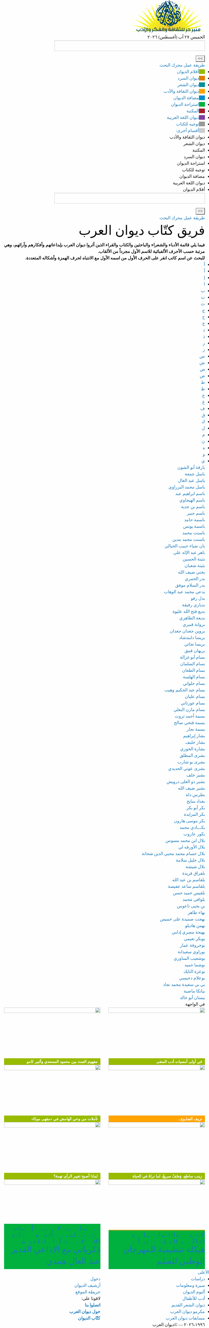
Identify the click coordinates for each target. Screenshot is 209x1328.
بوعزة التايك (194, 971)
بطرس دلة (195, 794)
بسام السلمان (192, 663)
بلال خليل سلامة (190, 860)
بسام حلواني (194, 683)
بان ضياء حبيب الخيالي (185, 546)
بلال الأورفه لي (191, 847)
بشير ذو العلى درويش (186, 781)
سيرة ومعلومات (190, 1285)
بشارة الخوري (192, 749)
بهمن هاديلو (195, 925)
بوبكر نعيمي (194, 938)
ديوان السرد (188, 78)
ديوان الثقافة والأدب (181, 91)
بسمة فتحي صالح (189, 722)
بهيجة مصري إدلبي (188, 932)
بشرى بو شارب (191, 762)
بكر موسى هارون (189, 821)
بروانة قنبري (194, 624)
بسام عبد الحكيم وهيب (184, 690)
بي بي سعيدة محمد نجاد (184, 984)
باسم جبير (196, 513)
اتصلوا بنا (92, 1305)
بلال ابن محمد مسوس (185, 840)
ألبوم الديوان (194, 1292)
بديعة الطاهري (192, 618)
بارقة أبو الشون (191, 467)
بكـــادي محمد (192, 827)
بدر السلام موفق (190, 585)
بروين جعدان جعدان (187, 631)
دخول (95, 1278)
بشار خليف (195, 742)
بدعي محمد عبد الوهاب (184, 591)
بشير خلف (195, 775)
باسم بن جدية (193, 506)
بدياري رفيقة (193, 604)
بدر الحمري (195, 578)
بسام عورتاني (193, 703)
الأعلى (203, 1272)
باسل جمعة (195, 474)
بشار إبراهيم (194, 735)
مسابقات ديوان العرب (185, 1318)
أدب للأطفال (193, 1298)
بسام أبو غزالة (192, 657)
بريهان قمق (195, 650)
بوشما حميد (195, 965)
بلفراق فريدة (193, 873)
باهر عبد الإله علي (189, 552)
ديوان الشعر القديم (188, 1305)
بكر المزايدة (194, 814)
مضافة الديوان (186, 97)
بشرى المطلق (192, 755)
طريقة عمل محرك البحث (182, 65)
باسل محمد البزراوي (186, 487)
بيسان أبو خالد (192, 997)
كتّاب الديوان (89, 1318)
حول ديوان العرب (84, 1311)
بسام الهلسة (194, 677)
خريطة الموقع (87, 1292)
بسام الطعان (193, 670)
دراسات (198, 1278)
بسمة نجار (196, 729)
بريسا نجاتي (194, 644)
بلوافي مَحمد (194, 899)
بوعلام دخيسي (192, 978)
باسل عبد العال (191, 480)
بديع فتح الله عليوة (189, 611)
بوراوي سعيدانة (191, 951)
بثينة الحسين (194, 559)
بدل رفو (198, 598)
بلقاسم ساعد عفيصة (186, 886)
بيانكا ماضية (194, 991)
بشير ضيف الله (191, 788)
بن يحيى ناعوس (191, 906)
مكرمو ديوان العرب (187, 1311)
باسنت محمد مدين (188, 539)
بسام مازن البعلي (189, 709)
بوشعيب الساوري (189, 958)
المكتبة (192, 111)
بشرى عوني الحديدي (186, 768)
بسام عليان (195, 696)
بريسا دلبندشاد (192, 637)
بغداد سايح (196, 801)
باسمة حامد (194, 519)
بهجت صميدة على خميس (182, 919)
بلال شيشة (195, 866)
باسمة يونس (194, 526)
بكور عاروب (194, 834)
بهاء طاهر (196, 912)
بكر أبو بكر (195, 807)
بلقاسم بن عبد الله (188, 879)
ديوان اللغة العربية (183, 117)
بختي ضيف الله (191, 572)
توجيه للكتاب (187, 124)
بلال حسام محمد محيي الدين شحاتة (173, 853)
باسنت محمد (193, 532)
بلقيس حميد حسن (189, 893)
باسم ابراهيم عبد (190, 493)
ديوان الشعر (188, 84)
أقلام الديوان (188, 71)
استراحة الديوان (185, 104)
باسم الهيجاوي (192, 500)
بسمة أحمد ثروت (190, 716)
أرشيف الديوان (87, 1285)
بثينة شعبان (195, 565)
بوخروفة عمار (192, 945)
